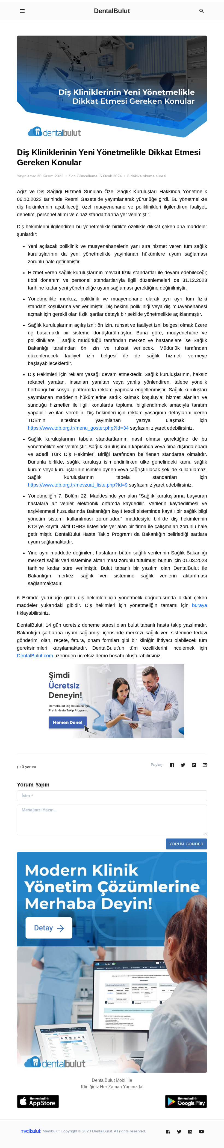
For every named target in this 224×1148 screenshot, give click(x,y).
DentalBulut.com (35, 655)
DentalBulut (112, 11)
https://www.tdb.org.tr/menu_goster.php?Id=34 (78, 428)
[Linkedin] (194, 764)
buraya (199, 605)
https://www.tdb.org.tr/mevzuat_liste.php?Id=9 (78, 485)
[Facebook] (172, 764)
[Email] (205, 764)
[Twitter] (183, 764)
